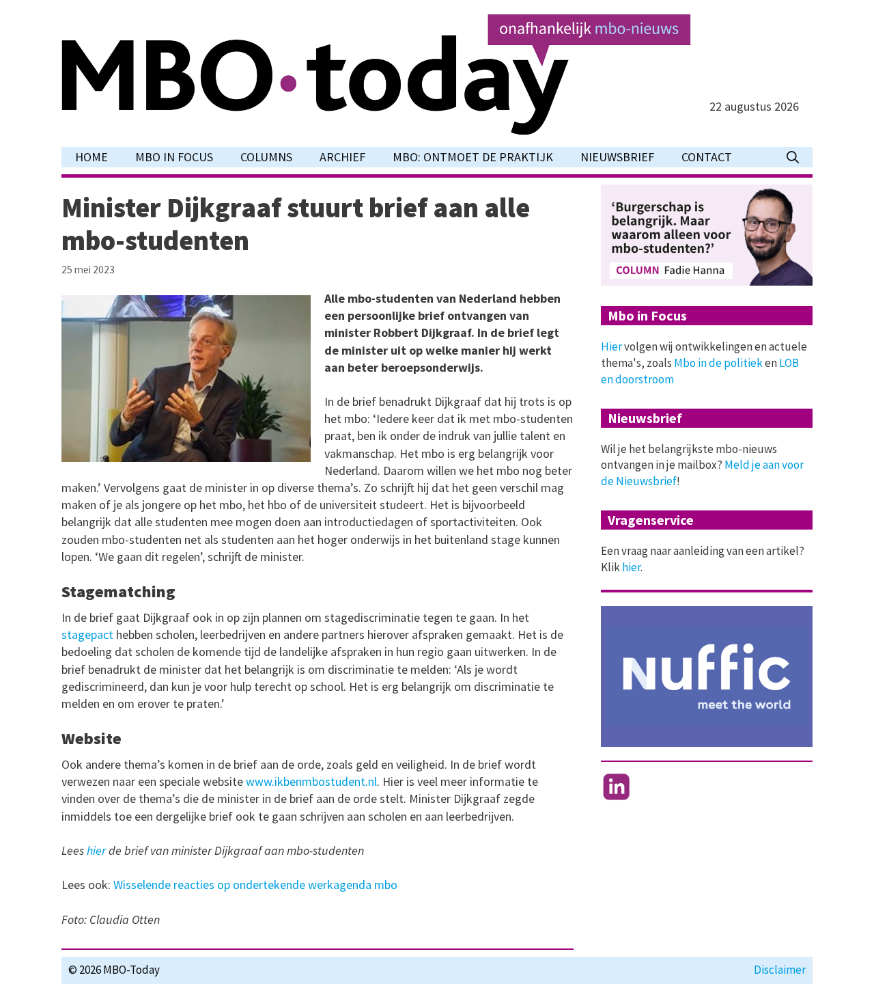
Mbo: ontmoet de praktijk (473, 157)
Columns (266, 157)
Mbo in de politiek (718, 362)
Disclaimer (780, 969)
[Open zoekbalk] (793, 157)
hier (96, 850)
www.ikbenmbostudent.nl (311, 781)
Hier (611, 346)
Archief (342, 157)
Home (91, 157)
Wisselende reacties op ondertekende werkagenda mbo (255, 884)
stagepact (87, 634)
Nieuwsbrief (617, 157)
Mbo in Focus (174, 157)
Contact (706, 157)
